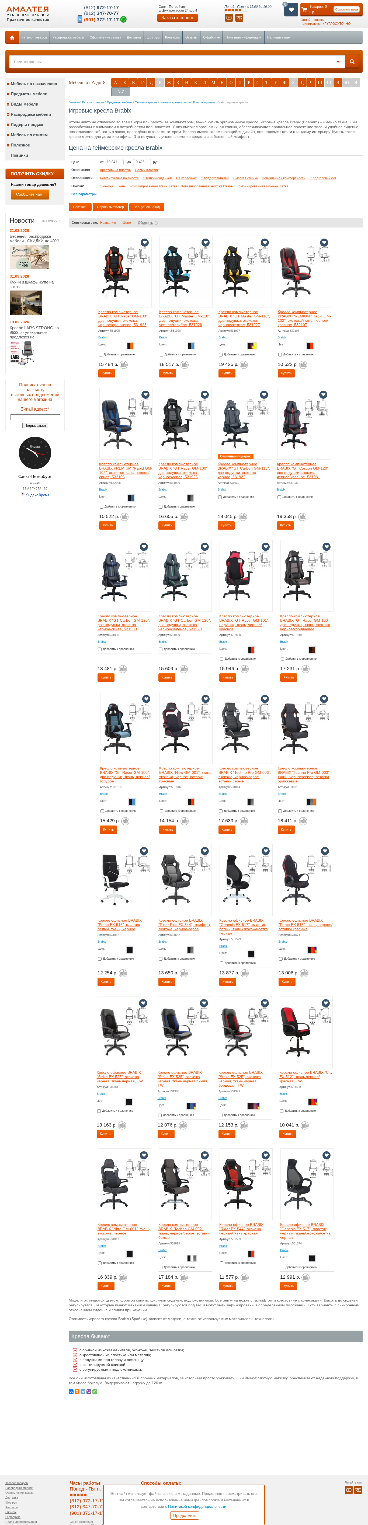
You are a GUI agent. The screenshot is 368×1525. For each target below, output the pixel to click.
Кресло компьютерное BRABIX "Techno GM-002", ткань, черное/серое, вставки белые (184, 1231)
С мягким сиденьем (157, 178)
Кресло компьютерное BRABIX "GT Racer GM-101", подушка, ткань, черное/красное (244, 622)
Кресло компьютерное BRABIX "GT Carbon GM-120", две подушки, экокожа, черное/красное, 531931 (303, 470)
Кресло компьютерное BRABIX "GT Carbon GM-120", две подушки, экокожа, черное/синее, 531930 (124, 622)
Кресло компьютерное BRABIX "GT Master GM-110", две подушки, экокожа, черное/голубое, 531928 (185, 318)
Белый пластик (146, 170)
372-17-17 (101, 19)
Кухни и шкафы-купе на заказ (32, 284)
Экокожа (106, 186)
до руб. (143, 162)
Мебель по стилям (29, 134)
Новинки (19, 155)
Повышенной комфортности (283, 178)
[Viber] (88, 1391)
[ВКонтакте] (71, 1391)
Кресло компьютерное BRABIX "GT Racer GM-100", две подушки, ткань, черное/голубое (125, 774)
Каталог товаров (34, 37)
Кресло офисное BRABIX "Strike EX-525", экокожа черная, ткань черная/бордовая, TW (240, 1078)
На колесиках (186, 178)
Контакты (172, 37)
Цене (127, 223)
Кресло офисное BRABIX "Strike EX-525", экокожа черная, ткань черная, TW (120, 1076)
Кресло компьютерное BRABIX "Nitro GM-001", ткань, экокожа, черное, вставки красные (185, 774)
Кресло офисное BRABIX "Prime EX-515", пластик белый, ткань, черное (120, 924)
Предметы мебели (29, 94)
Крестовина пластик (115, 170)
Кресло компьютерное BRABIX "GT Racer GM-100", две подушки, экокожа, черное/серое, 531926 (183, 470)
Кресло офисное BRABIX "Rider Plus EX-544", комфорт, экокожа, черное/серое (184, 924)
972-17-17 (101, 7)
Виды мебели (24, 104)
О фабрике (211, 37)
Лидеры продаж (27, 124)
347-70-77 (101, 13)
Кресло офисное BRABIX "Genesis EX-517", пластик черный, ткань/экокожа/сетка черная (305, 1231)
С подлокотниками (215, 178)
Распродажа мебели (68, 37)
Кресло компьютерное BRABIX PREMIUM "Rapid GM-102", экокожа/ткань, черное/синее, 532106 (125, 470)
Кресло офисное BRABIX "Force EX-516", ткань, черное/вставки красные (305, 924)
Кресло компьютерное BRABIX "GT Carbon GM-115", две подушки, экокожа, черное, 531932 (244, 470)
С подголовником (323, 178)
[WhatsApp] (94, 1391)
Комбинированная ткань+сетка (153, 186)
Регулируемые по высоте (119, 178)
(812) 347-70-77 (87, 1506)
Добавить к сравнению (119, 354)
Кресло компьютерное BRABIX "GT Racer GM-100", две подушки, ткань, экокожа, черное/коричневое (305, 622)
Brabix (102, 337)
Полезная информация (243, 37)
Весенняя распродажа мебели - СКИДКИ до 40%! (34, 238)
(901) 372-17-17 (87, 1513)
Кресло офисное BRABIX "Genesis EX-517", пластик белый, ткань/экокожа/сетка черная (243, 926)
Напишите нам (278, 37)
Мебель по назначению (34, 83)
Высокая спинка (245, 178)
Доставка (134, 37)
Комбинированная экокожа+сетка (262, 186)
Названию (108, 223)
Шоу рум (153, 37)
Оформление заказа (105, 37)
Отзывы (191, 37)
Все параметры (83, 194)
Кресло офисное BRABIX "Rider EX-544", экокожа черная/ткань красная (241, 1228)
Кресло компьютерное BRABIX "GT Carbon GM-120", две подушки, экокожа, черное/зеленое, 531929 (184, 622)
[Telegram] (83, 1391)
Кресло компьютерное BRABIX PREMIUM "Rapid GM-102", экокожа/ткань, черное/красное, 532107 (304, 318)
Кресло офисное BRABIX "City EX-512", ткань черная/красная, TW (305, 1076)
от (102, 162)
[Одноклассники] (77, 1391)
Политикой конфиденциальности (197, 1506)
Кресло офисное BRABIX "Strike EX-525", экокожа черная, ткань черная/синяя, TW (183, 1078)
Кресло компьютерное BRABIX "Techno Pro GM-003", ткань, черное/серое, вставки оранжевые (304, 774)
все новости (51, 220)
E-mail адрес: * (35, 409)
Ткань (121, 186)
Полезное (20, 145)
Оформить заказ (346, 9)
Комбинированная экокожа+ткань (207, 186)
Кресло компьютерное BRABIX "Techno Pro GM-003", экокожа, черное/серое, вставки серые (244, 774)
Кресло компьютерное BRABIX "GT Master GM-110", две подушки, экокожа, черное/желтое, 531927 (244, 318)
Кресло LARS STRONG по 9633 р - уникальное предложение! (34, 332)
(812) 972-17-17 (87, 1500)
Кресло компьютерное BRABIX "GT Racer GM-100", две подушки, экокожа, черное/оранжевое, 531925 (123, 318)
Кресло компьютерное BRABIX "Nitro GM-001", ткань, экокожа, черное (124, 1228)
